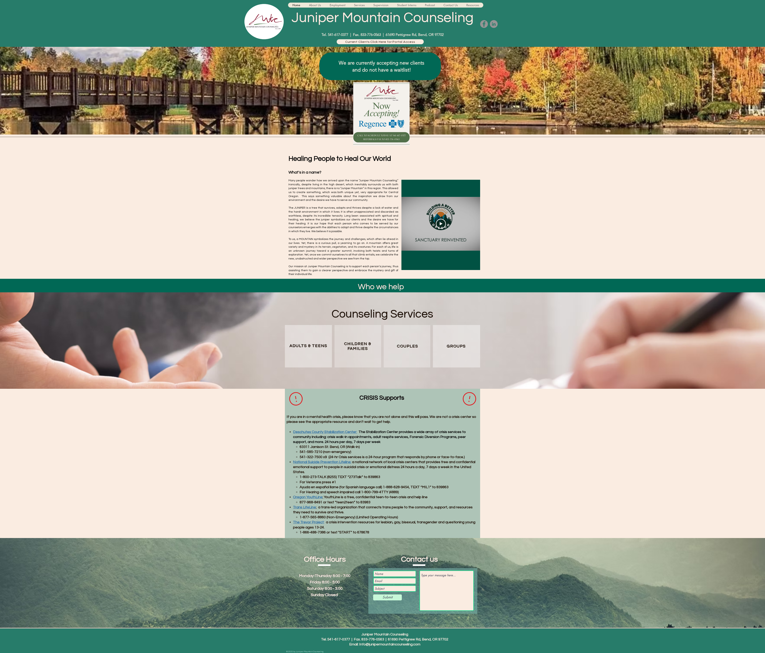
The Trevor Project (308, 522)
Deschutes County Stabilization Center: (325, 432)
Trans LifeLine (304, 507)
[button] (314, 5)
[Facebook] (484, 24)
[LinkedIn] (494, 24)
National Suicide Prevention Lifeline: (322, 462)
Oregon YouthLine (308, 497)
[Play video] (441, 224)
